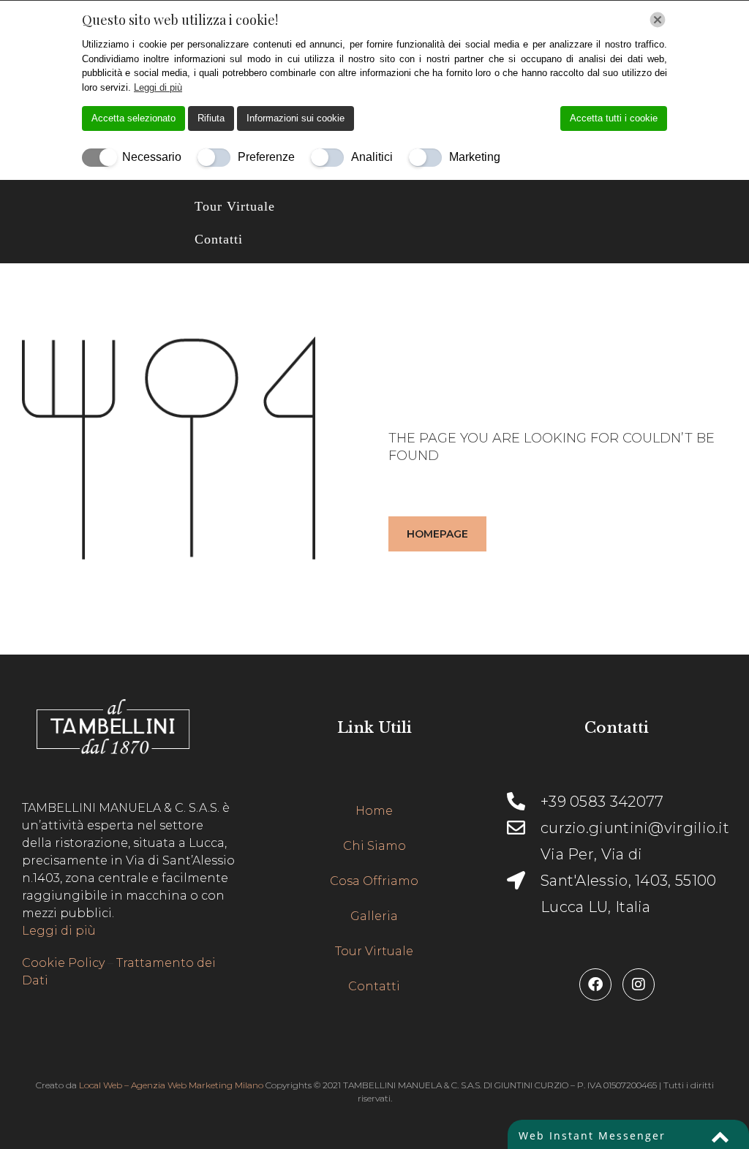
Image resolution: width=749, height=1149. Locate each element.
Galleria (374, 916)
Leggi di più (59, 931)
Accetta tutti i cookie (614, 118)
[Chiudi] (657, 19)
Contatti (219, 239)
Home (374, 811)
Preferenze (266, 157)
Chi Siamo (374, 846)
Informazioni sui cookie (295, 118)
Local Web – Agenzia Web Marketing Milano (172, 1085)
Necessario (151, 157)
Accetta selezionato (133, 118)
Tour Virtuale (235, 206)
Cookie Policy (63, 963)
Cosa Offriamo (374, 881)
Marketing (474, 157)
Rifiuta (211, 118)
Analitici (372, 157)
